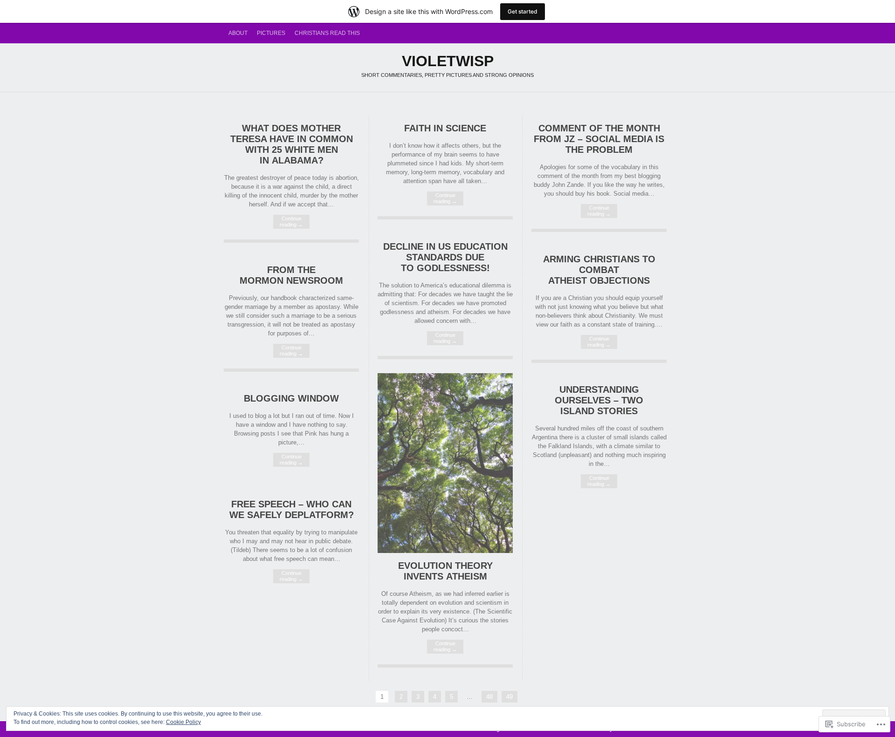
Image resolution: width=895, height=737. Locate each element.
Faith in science (445, 128)
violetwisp (448, 61)
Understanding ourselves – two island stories (599, 400)
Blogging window (291, 398)
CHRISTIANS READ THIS (327, 33)
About (238, 33)
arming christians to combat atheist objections (599, 270)
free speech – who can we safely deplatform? (291, 509)
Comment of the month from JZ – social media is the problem (599, 139)
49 (509, 696)
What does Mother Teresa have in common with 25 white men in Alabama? (291, 144)
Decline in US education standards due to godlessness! (445, 257)
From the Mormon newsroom (291, 275)
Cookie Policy (183, 722)
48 (489, 696)
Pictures (271, 33)
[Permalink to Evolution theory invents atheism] (445, 550)
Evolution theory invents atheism (445, 570)
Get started (522, 11)
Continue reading (291, 221)
